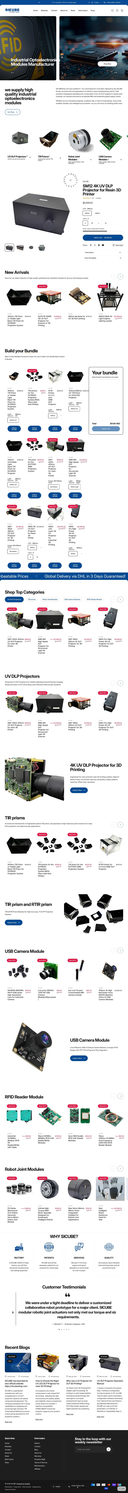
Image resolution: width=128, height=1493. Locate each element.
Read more (8, 1422)
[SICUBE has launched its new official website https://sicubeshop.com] (18, 1362)
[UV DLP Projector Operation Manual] (110, 1362)
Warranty (37, 1456)
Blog (36, 1450)
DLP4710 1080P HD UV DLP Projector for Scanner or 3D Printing (44, 320)
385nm (87, 213)
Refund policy (39, 1466)
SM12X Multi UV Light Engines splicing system (105, 318)
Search (37, 1443)
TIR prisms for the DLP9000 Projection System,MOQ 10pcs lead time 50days (33, 397)
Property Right (39, 1459)
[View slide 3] (64, 1329)
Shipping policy (36, 1487)
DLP (9, 1361)
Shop (7, 1463)
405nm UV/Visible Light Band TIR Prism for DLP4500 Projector (12, 466)
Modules (8, 1446)
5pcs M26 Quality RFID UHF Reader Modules (75, 1138)
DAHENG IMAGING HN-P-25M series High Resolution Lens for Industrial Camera (15, 994)
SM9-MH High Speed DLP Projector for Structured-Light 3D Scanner (43, 646)
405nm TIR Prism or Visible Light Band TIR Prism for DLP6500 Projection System (16, 320)
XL (106, 223)
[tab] (14, 599)
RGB (62, 415)
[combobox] (96, 2)
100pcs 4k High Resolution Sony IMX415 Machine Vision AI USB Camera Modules (106, 994)
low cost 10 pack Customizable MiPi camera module (76, 992)
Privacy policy (17, 1487)
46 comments (55, 1376)
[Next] (89, 2)
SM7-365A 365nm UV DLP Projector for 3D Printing (11, 533)
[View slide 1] (59, 1329)
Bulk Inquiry (9, 1459)
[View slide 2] (61, 1329)
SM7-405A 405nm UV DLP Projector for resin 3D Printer (52, 468)
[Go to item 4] (41, 248)
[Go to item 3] (30, 248)
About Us (8, 1453)
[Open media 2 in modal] (41, 211)
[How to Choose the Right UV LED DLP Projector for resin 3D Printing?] (49, 1362)
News (7, 1456)
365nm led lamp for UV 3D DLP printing (76, 317)
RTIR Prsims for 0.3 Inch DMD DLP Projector (106, 866)
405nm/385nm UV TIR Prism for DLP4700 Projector (75, 394)
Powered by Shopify (23, 1484)
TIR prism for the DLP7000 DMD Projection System (76, 866)
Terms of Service (40, 1463)
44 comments (117, 1376)
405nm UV (13, 420)
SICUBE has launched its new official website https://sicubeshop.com (16, 1383)
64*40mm (53, 487)
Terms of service (26, 1487)
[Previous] (39, 2)
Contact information (10, 1489)
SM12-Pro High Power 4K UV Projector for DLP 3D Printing (72, 535)
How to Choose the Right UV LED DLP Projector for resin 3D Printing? (47, 1383)
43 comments (25, 1376)
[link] (19, 1247)
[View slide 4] (66, 1329)
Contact (8, 1450)
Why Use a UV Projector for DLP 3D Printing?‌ (79, 1382)
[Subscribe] (109, 1449)
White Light (75, 487)
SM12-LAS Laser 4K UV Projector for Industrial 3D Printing (52, 536)
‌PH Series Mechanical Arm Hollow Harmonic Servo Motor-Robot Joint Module (13, 1215)
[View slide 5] (69, 1329)
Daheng (10, 988)
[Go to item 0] (9, 248)
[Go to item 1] (20, 248)
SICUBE (86, 181)
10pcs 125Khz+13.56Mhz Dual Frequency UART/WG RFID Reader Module (106, 1140)
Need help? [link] (119, 245)
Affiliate (37, 1469)
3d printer (11, 1356)
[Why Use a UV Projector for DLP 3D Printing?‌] (79, 1362)
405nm (97, 213)
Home (7, 1443)
